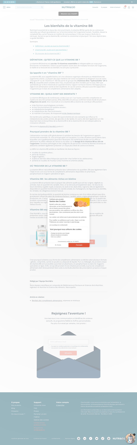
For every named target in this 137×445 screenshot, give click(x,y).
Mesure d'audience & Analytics (59, 235)
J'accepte (79, 245)
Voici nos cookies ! (56, 237)
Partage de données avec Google (60, 233)
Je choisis (58, 245)
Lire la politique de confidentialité (58, 225)
